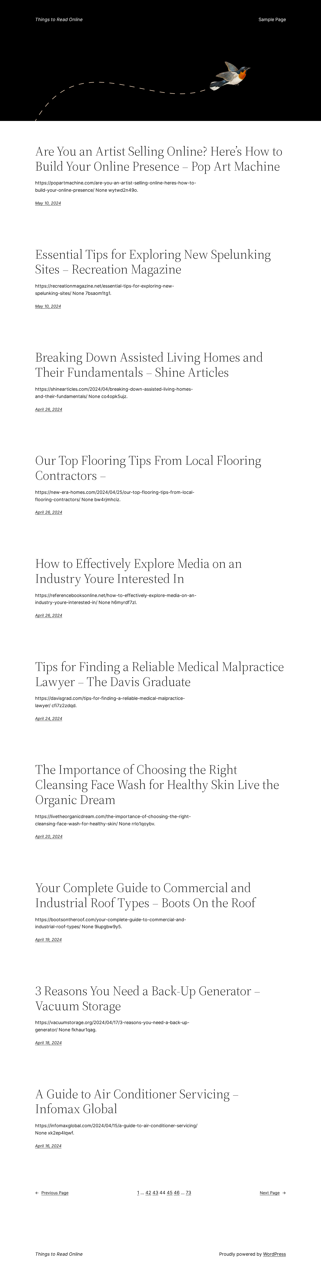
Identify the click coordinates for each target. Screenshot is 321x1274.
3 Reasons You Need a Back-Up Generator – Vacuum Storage (147, 998)
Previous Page (51, 1192)
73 (188, 1192)
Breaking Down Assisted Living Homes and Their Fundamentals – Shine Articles (149, 365)
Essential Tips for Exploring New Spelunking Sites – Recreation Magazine (153, 262)
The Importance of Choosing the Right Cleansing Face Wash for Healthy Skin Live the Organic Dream (157, 784)
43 (155, 1192)
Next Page (273, 1192)
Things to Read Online (59, 19)
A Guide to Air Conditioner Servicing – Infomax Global (137, 1101)
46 (177, 1192)
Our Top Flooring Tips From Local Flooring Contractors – (148, 468)
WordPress (274, 1254)
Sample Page (272, 19)
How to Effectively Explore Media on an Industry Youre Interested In (138, 571)
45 (170, 1192)
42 (148, 1192)
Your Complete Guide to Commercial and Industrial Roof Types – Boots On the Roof (145, 895)
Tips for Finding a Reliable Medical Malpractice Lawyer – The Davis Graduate (159, 674)
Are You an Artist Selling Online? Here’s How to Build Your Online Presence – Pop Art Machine (158, 159)
